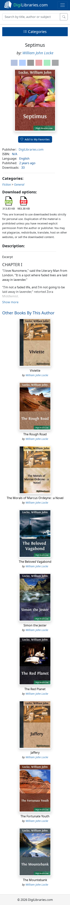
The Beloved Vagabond (35, 562)
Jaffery (35, 752)
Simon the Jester (35, 625)
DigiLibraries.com (31, 149)
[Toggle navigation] (62, 5)
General (19, 184)
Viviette (35, 370)
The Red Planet (35, 689)
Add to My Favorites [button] (37, 139)
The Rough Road (35, 434)
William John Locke (37, 52)
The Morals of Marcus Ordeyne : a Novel (35, 498)
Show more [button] (10, 302)
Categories (37, 31)
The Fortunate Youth (35, 816)
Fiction (6, 184)
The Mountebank (35, 880)
